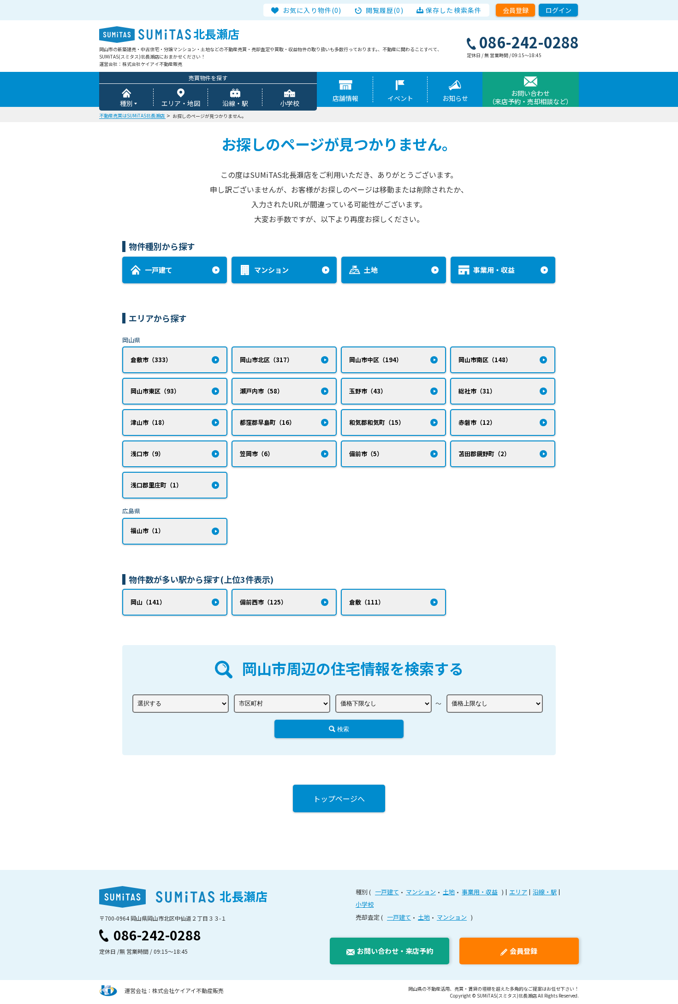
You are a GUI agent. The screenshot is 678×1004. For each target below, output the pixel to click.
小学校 (289, 103)
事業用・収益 (480, 891)
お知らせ (455, 98)
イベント (400, 98)
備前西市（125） (263, 602)
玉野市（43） (368, 391)
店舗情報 (345, 98)
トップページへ (339, 798)
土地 (449, 891)
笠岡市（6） (257, 453)
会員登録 (516, 10)
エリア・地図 (180, 103)
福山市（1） (147, 530)
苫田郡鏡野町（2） (484, 453)
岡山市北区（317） (266, 359)
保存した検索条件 (454, 10)
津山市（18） (149, 422)
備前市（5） (366, 453)
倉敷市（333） (151, 359)
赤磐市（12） (477, 422)
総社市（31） (477, 391)
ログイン (558, 10)
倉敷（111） (366, 602)
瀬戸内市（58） (261, 391)
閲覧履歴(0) (385, 10)
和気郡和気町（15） (376, 422)
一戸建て (387, 891)
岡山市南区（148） (484, 359)
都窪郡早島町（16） (267, 422)
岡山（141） (148, 602)
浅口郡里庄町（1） (156, 485)
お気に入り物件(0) (312, 10)
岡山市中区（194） (375, 359)
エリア (518, 891)
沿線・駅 (235, 103)
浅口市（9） (147, 453)
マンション (421, 891)
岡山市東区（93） (155, 391)
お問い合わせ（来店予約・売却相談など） (530, 97)
